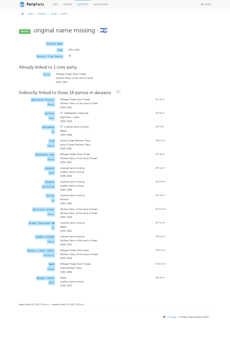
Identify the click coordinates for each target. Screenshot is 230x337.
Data (30, 13)
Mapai (46, 74)
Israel (54, 13)
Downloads (100, 4)
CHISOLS (42, 13)
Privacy (172, 317)
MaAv (51, 118)
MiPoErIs (49, 255)
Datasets (82, 4)
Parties (67, 4)
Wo (53, 200)
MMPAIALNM (48, 187)
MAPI (51, 282)
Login (207, 4)
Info (55, 4)
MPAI (51, 173)
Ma (53, 132)
